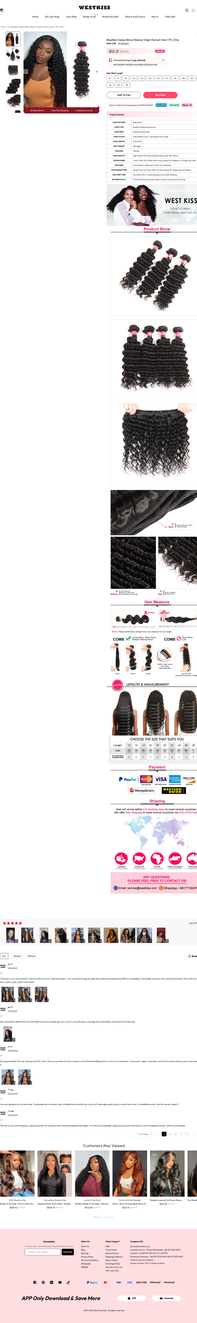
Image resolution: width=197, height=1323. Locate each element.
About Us (85, 1246)
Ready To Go (89, 16)
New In (155, 16)
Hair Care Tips (112, 1270)
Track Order (111, 1250)
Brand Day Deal (110, 16)
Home (35, 16)
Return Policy (111, 1260)
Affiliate (84, 1267)
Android (168, 1298)
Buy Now (160, 95)
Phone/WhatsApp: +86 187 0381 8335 (163, 1250)
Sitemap (85, 1253)
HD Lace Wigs (52, 16)
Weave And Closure (135, 16)
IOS (134, 1298)
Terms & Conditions (89, 1260)
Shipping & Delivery (114, 1256)
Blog (83, 1250)
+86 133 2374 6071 (175, 1256)
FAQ (107, 1246)
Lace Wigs (71, 16)
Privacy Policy (87, 1256)
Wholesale (86, 1263)
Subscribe (67, 1252)
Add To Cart (123, 95)
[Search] (187, 10)
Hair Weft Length (115, 73)
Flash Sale (170, 16)
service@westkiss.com (140, 1246)
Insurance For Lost (114, 1267)
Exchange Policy (113, 1263)
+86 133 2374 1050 (158, 1256)
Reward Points (112, 1253)
